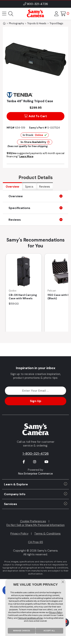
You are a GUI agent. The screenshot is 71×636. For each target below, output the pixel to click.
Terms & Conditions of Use (30, 618)
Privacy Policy (19, 533)
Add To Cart (38, 116)
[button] (63, 582)
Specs (29, 187)
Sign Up (35, 401)
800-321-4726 (37, 4)
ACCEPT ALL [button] (49, 631)
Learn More (26, 156)
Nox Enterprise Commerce (35, 473)
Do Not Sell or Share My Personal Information (35, 525)
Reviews (44, 187)
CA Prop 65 (35, 542)
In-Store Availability (33, 142)
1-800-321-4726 (36, 453)
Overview (12, 187)
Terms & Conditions (47, 533)
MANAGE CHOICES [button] (21, 631)
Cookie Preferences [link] (33, 521)
